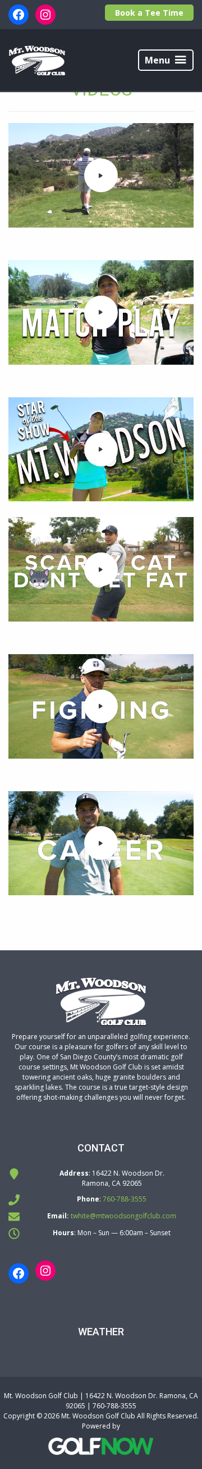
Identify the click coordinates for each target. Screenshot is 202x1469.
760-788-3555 (124, 1199)
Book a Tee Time (149, 12)
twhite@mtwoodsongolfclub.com (123, 1216)
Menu (157, 60)
